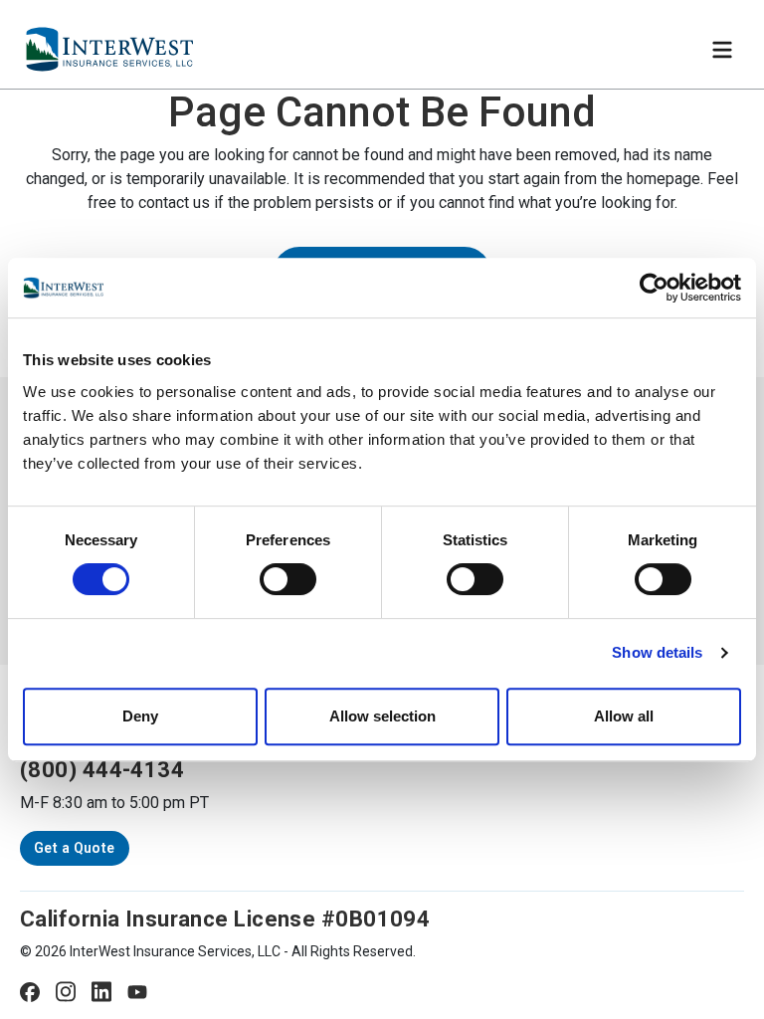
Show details (657, 652)
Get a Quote (74, 848)
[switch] (288, 579)
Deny (140, 716)
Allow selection (382, 716)
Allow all (624, 716)
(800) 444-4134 (102, 769)
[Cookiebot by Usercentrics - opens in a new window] (654, 288)
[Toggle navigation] (722, 50)
